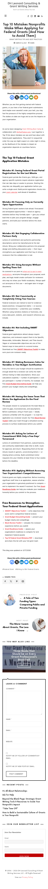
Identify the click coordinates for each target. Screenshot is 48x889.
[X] (17, 97)
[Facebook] (12, 97)
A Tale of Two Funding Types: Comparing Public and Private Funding (24, 602)
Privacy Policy (27, 877)
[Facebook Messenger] (26, 97)
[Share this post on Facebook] (5, 581)
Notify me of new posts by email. (20, 766)
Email (9, 730)
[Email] (31, 97)
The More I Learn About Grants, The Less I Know (24, 626)
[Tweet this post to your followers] (11, 581)
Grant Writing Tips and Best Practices (25, 39)
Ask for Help (8, 795)
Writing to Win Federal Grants (27, 569)
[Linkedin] (21, 97)
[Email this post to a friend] (22, 581)
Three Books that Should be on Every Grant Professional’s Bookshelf (24, 655)
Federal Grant (8, 569)
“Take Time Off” (10, 808)
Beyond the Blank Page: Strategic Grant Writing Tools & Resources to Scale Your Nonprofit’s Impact (21, 802)
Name (9, 719)
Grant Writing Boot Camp (31, 129)
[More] (36, 97)
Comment (10, 689)
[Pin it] (17, 581)
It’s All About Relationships (14, 791)
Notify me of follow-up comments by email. (23, 757)
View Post (24, 665)
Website (9, 741)
